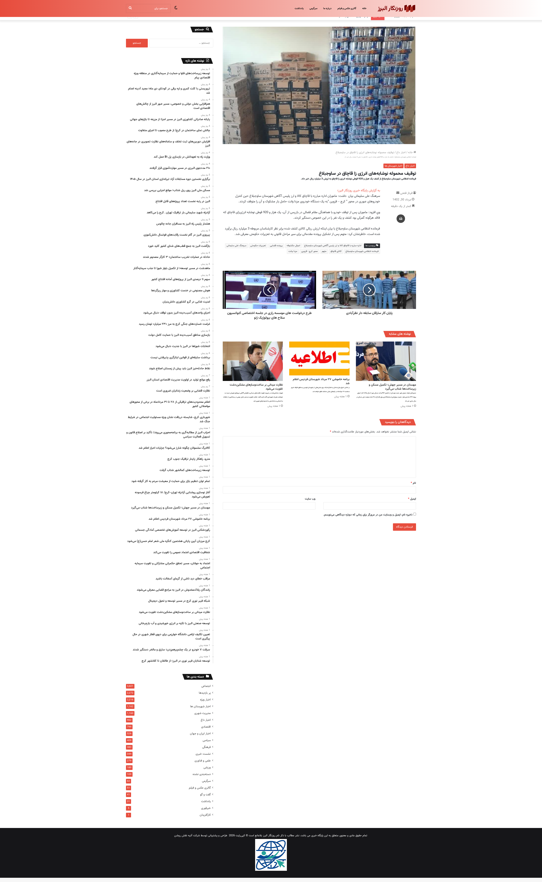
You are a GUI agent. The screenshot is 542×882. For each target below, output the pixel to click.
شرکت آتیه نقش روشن (187, 835)
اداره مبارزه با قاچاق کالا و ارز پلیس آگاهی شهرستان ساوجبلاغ (332, 245)
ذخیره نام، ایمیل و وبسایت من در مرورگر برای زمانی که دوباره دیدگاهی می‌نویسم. (367, 515)
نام (413, 483)
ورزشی (207, 767)
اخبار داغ (401, 152)
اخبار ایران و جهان (200, 733)
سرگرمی (313, 8)
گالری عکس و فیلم (346, 8)
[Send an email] (397, 193)
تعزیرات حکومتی (258, 245)
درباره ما (327, 8)
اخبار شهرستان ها (393, 166)
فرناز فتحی (406, 193)
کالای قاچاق (336, 251)
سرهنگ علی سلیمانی (236, 245)
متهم (324, 251)
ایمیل (412, 499)
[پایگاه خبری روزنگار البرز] (396, 8)
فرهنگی (206, 747)
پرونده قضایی (276, 245)
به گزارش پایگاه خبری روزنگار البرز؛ (358, 190)
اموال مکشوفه (293, 245)
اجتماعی (206, 686)
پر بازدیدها (205, 693)
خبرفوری (206, 808)
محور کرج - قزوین (309, 251)
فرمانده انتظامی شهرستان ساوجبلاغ (362, 251)
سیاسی (207, 740)
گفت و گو (205, 794)
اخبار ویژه (205, 699)
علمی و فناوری (203, 760)
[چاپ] (401, 218)
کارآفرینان (205, 815)
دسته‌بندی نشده (202, 774)
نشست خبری (203, 754)
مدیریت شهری (202, 713)
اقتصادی (206, 727)
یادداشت (299, 8)
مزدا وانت (292, 251)
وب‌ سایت (310, 499)
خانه (364, 8)
